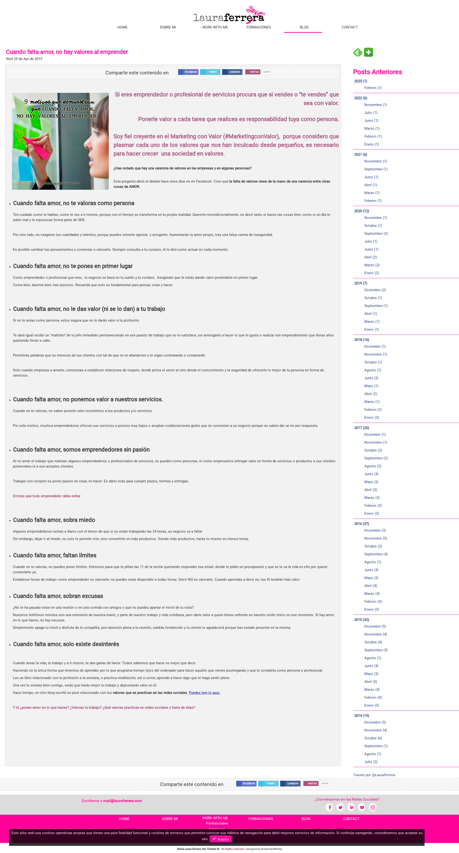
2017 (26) (361, 428)
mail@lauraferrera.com (122, 800)
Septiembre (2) (376, 233)
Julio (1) (370, 113)
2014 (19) (361, 716)
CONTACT (350, 27)
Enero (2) (371, 273)
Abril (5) (370, 682)
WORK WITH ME (214, 27)
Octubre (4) (373, 642)
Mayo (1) (371, 386)
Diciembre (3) (375, 530)
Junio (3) (371, 378)
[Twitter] (340, 807)
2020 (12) (361, 211)
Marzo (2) (372, 265)
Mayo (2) (371, 482)
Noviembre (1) (375, 105)
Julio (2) (370, 762)
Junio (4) (371, 474)
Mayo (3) (371, 674)
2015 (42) (361, 620)
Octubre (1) (373, 225)
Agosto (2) (372, 466)
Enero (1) (371, 144)
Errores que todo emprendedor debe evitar (46, 496)
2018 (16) (361, 340)
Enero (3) (371, 417)
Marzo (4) (372, 593)
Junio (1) (371, 120)
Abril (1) (370, 185)
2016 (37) (361, 524)
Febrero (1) (373, 88)
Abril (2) (370, 257)
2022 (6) (360, 98)
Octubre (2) (373, 450)
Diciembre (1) (375, 346)
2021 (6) (360, 154)
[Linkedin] (351, 807)
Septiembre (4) (376, 554)
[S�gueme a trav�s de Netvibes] (368, 52)
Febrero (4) (373, 601)
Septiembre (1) (376, 169)
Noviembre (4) (375, 634)
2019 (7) (360, 283)
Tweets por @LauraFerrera (374, 775)
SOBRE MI (168, 27)
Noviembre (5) (375, 538)
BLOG (304, 27)
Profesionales (217, 823)
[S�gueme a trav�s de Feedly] (358, 52)
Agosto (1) (372, 370)
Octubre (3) (373, 546)
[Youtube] (362, 807)
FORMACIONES (258, 27)
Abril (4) (370, 586)
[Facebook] (330, 807)
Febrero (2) (373, 409)
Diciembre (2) (375, 290)
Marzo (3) (372, 498)
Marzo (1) (372, 128)
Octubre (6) (373, 738)
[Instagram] (373, 807)
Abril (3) (370, 490)
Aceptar (222, 839)
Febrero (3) (373, 505)
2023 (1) (360, 81)
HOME (122, 27)
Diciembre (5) (375, 626)
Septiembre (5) (376, 650)
